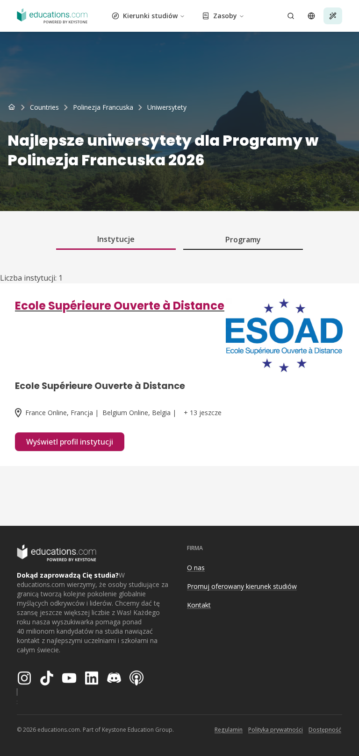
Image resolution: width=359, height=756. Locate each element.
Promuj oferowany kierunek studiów (242, 586)
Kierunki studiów (150, 15)
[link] (167, 107)
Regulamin (229, 730)
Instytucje (116, 239)
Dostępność (325, 730)
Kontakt (199, 605)
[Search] (290, 15)
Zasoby (225, 15)
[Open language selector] (311, 15)
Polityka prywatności (275, 730)
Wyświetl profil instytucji (69, 442)
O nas (196, 567)
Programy (243, 239)
